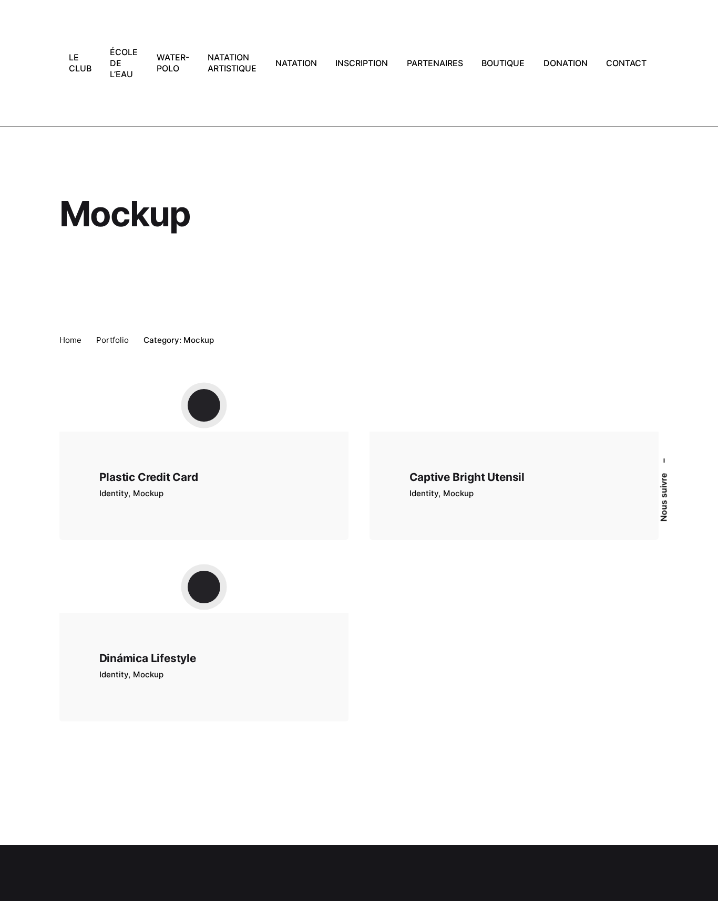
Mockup (148, 493)
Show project (125, 506)
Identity (113, 493)
